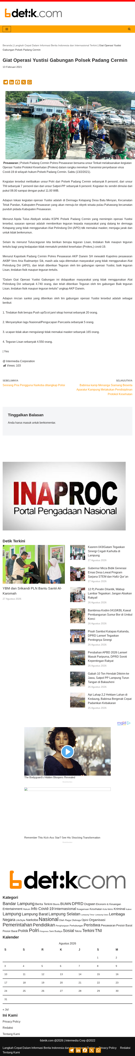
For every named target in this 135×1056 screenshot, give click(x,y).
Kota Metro (108, 909)
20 (61, 982)
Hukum (26, 909)
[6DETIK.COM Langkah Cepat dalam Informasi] (33, 13)
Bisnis (56, 904)
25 (24, 990)
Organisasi (97, 920)
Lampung (12, 913)
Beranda (7, 45)
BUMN (65, 904)
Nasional (48, 919)
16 (117, 974)
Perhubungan (76, 925)
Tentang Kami (11, 1034)
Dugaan (89, 904)
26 (42, 990)
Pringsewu (44, 931)
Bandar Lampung (18, 903)
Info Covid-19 (42, 908)
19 (42, 982)
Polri (34, 930)
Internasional (65, 909)
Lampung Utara (101, 915)
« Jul (6, 1009)
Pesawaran (108, 925)
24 (5, 990)
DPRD (77, 903)
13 (61, 974)
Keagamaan (83, 909)
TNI (98, 930)
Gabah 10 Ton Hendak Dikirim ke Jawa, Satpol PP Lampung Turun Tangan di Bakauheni (108, 678)
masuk (27, 422)
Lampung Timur (87, 915)
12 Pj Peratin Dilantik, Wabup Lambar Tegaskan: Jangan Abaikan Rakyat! (110, 593)
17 (5, 982)
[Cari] (129, 29)
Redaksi (8, 1027)
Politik (23, 931)
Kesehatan (96, 908)
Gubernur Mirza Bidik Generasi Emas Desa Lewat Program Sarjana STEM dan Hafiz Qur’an (108, 572)
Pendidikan (44, 924)
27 (61, 990)
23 (117, 982)
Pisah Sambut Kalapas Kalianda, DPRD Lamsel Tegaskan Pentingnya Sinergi (108, 635)
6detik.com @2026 (51, 1040)
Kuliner (129, 909)
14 (80, 974)
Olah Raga (65, 920)
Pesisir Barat (124, 925)
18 (24, 982)
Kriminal (119, 909)
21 (80, 982)
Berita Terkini (43, 904)
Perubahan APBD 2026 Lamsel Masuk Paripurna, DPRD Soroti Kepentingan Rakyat (107, 656)
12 (42, 974)
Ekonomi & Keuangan (108, 904)
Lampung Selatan (64, 914)
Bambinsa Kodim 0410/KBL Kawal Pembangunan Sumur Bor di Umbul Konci (110, 614)
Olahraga (76, 920)
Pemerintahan (17, 924)
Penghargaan (62, 925)
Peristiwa (92, 925)
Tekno (78, 931)
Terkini (88, 930)
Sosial (68, 930)
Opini (85, 920)
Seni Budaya (55, 931)
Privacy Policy (11, 1021)
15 (98, 974)
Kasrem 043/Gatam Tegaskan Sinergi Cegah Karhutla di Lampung (106, 551)
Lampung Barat (35, 914)
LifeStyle (20, 920)
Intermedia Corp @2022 (80, 1040)
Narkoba (32, 920)
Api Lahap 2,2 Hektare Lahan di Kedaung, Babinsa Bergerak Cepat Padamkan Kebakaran (109, 699)
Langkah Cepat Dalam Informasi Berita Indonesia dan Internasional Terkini (55, 45)
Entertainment (12, 909)
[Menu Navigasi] (7, 29)
